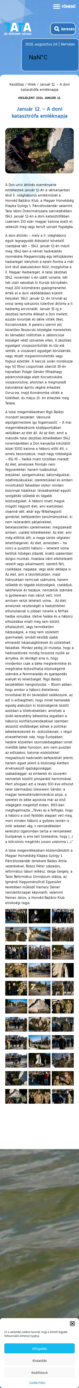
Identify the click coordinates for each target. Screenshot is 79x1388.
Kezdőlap (17, 84)
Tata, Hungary (49, 57)
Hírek (32, 84)
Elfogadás (39, 1348)
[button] (72, 1323)
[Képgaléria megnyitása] (16, 916)
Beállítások (39, 1372)
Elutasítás (39, 1360)
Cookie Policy (37, 1382)
